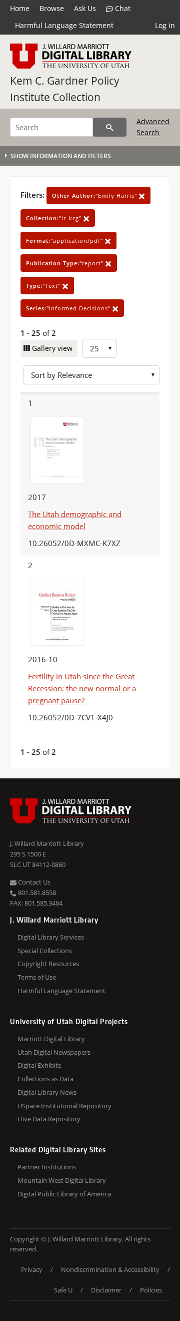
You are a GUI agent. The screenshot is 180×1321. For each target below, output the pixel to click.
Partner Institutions (47, 1166)
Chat (121, 8)
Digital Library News (47, 1092)
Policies (151, 1289)
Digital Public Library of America (64, 1193)
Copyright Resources (48, 963)
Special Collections (45, 950)
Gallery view (51, 348)
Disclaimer (106, 1289)
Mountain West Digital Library (62, 1180)
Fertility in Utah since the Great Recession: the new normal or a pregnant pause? (82, 688)
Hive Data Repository (49, 1118)
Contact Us (33, 882)
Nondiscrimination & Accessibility (110, 1269)
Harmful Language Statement (64, 25)
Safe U (63, 1289)
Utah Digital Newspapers (54, 1052)
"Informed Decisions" (69, 308)
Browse (52, 8)
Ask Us (85, 8)
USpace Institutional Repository (65, 1105)
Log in (165, 25)
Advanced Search (153, 127)
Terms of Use (37, 977)
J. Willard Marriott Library (47, 843)
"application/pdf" (65, 240)
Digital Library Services (51, 937)
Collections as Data (46, 1078)
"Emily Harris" (95, 195)
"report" (66, 263)
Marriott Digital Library (51, 1038)
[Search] (109, 127)
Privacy (31, 1269)
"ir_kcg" (55, 218)
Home (20, 8)
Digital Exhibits (39, 1065)
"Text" (44, 285)
